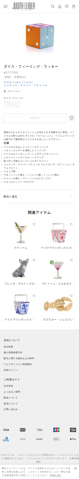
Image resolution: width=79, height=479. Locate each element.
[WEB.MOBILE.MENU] (5, 6)
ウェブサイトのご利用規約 (18, 364)
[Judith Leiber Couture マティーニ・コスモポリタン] (58, 268)
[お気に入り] (66, 6)
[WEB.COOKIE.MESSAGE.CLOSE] (75, 472)
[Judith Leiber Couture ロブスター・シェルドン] (58, 304)
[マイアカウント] (59, 6)
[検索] (52, 6)
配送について (11, 398)
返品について (11, 403)
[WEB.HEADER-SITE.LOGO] (23, 6)
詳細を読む (56, 475)
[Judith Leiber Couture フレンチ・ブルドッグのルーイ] (21, 268)
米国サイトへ (11, 370)
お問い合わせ (11, 409)
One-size (11, 104)
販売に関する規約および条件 (19, 358)
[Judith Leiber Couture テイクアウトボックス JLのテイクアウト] (58, 232)
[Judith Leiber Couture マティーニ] (21, 232)
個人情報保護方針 (13, 352)
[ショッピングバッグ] (73, 6)
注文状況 (8, 386)
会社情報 (8, 347)
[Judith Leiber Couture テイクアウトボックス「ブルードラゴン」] (21, 304)
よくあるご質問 (12, 392)
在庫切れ (35, 118)
